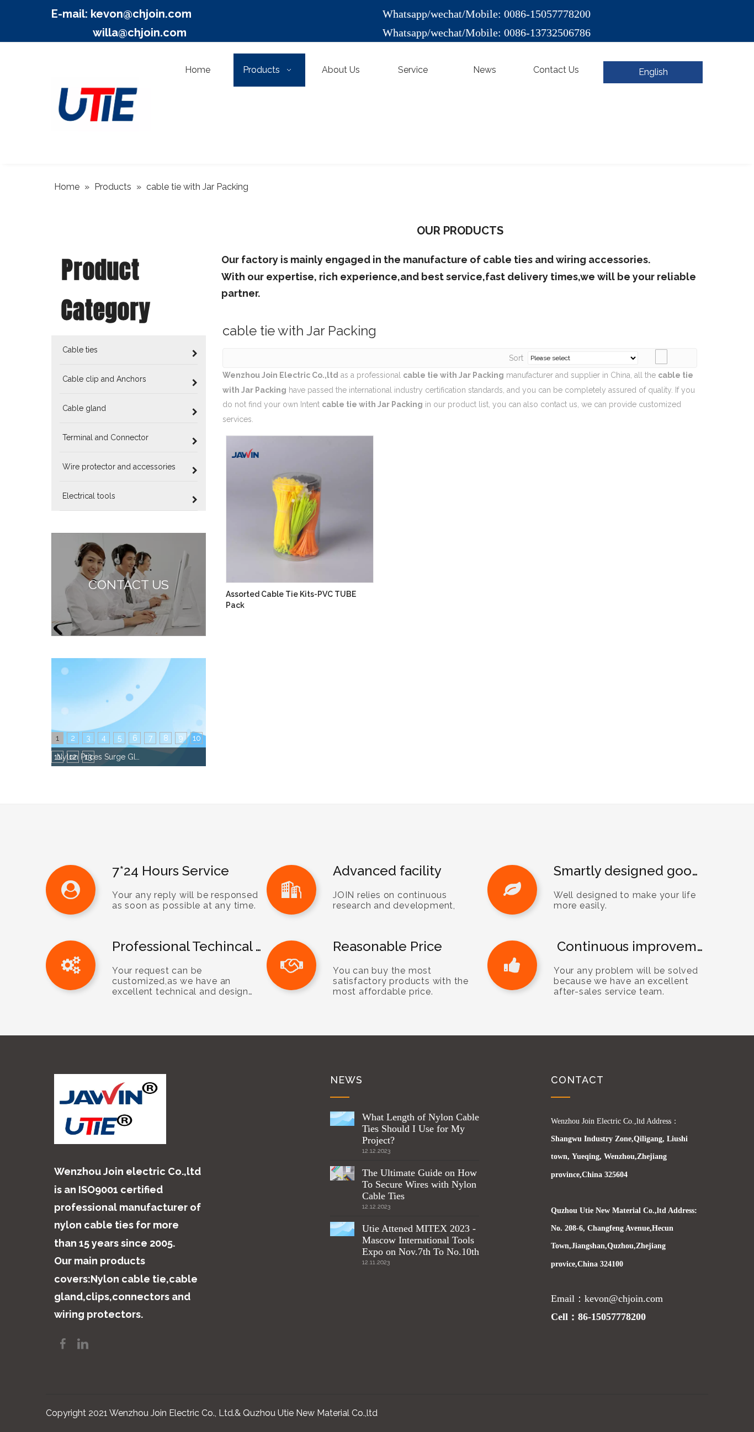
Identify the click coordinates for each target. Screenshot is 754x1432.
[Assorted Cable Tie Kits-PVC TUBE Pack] (299, 508)
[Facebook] (64, 1343)
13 (88, 756)
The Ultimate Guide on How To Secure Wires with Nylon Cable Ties (419, 1184)
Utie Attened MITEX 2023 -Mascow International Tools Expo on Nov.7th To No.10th (420, 1240)
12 (73, 756)
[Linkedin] (83, 1343)
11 (57, 756)
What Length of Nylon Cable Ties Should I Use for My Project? (420, 1129)
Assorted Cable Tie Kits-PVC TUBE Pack (291, 600)
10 (197, 738)
